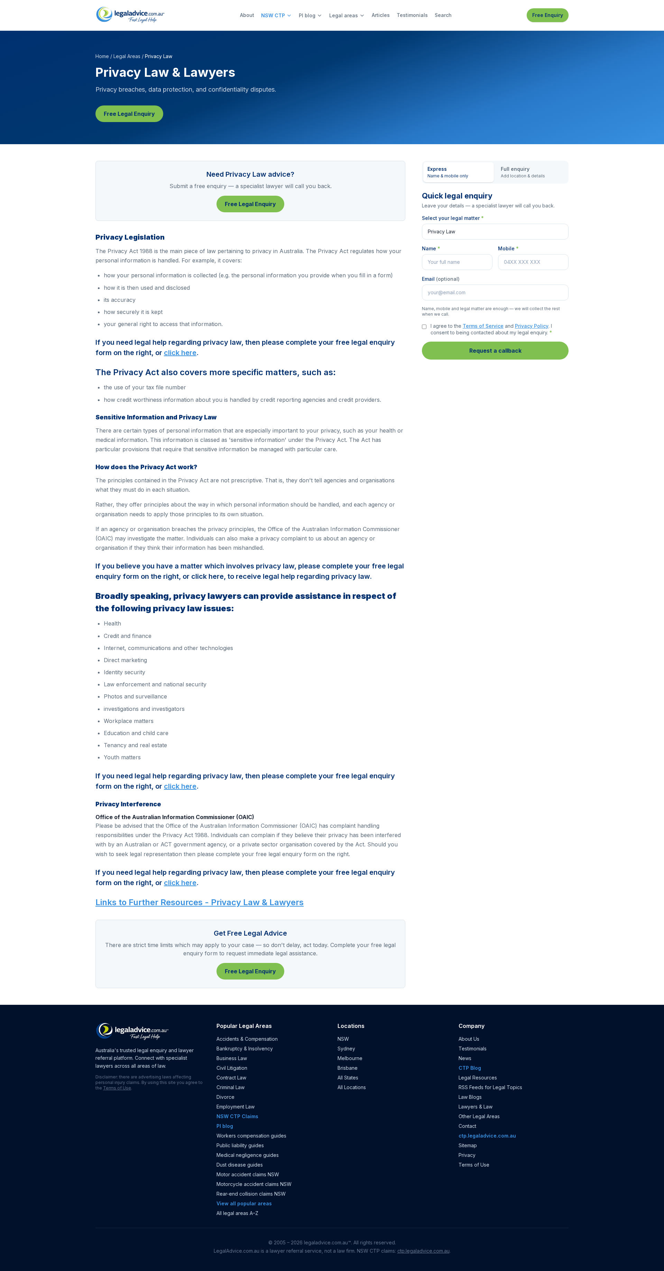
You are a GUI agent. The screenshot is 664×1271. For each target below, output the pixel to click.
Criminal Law (230, 1087)
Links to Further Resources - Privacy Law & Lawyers (199, 902)
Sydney (346, 1048)
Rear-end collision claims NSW (251, 1194)
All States (348, 1077)
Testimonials (412, 15)
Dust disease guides (239, 1165)
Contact (467, 1126)
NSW (343, 1039)
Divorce (225, 1097)
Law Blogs (470, 1097)
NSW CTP (273, 15)
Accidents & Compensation (247, 1039)
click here (180, 353)
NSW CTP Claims (237, 1116)
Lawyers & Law (475, 1107)
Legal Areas (126, 56)
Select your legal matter (453, 218)
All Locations (352, 1087)
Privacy (467, 1155)
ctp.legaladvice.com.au (487, 1136)
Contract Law (231, 1077)
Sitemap (468, 1145)
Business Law (231, 1058)
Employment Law (235, 1107)
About (247, 15)
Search (443, 15)
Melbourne (350, 1058)
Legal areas (343, 15)
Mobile (508, 248)
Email (441, 279)
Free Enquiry (547, 15)
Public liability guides (240, 1145)
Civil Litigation (231, 1068)
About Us (469, 1039)
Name (431, 248)
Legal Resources (478, 1077)
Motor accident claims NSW (247, 1174)
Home (102, 56)
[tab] (458, 172)
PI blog (307, 15)
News (465, 1058)
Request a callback (495, 350)
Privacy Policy (531, 326)
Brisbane (348, 1068)
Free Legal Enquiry (129, 113)
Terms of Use (117, 1088)
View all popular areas (244, 1203)
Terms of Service (483, 326)
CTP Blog (470, 1068)
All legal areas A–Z (237, 1213)
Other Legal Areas (479, 1116)
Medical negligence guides (247, 1155)
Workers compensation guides (251, 1136)
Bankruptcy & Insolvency (244, 1048)
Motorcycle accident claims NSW (254, 1184)
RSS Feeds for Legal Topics (490, 1087)
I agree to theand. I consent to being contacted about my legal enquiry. (491, 329)
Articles (381, 15)
